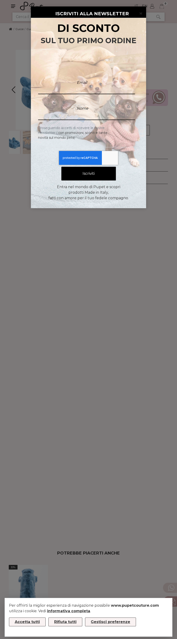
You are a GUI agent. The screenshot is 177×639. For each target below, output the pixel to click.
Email (82, 82)
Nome (82, 108)
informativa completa (68, 611)
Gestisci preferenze (110, 622)
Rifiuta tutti (65, 622)
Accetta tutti (27, 622)
